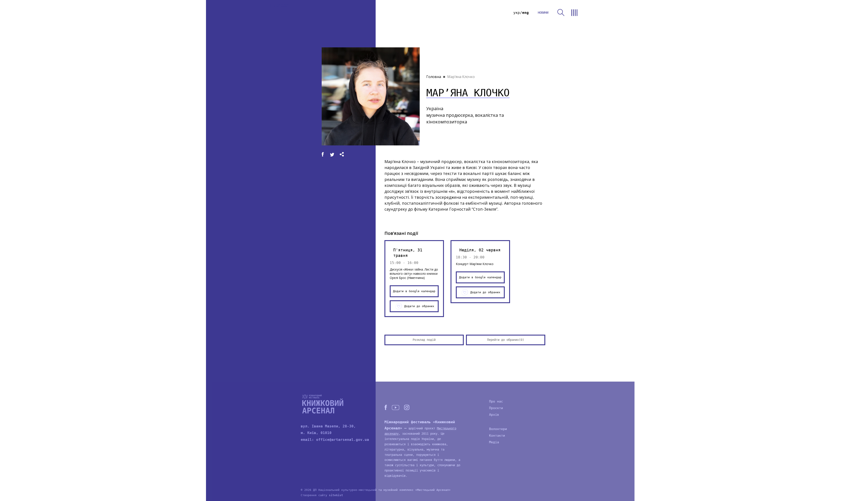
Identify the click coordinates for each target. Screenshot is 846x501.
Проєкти (496, 408)
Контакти (497, 436)
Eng (525, 13)
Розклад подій (424, 339)
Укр (516, 13)
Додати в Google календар (414, 291)
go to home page (290, 12)
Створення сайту (322, 495)
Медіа (494, 442)
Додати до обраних (419, 306)
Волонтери (498, 429)
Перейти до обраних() (505, 339)
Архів (494, 415)
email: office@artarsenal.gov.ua (335, 440)
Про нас (496, 401)
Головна (433, 76)
